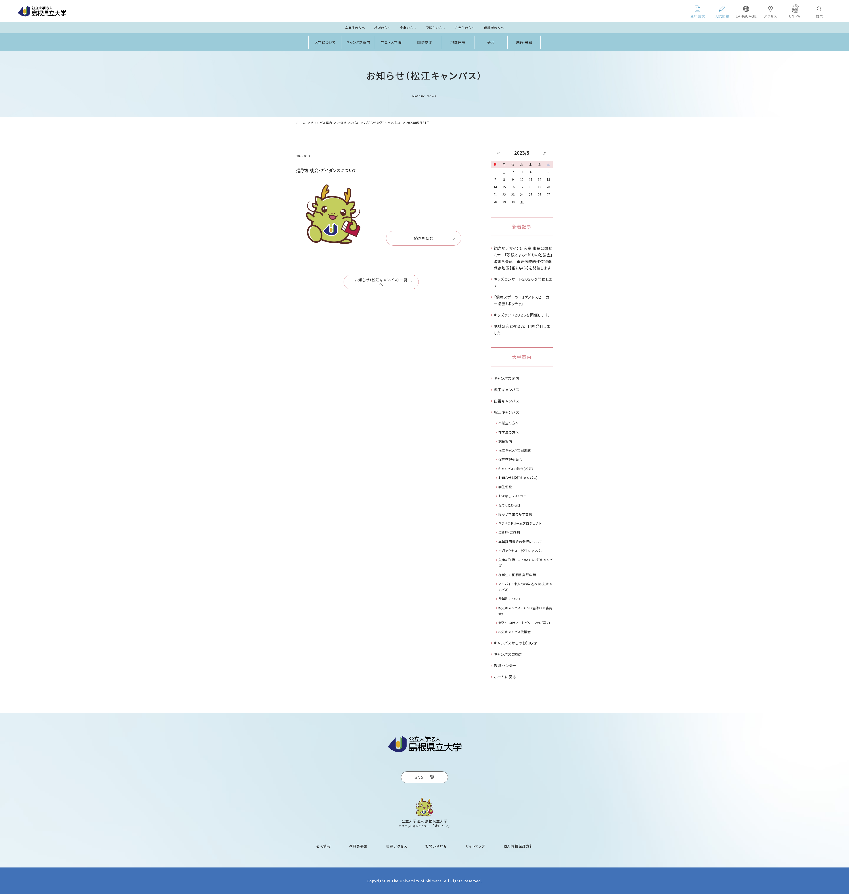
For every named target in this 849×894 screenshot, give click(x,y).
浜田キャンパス (506, 389)
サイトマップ (475, 846)
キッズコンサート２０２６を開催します (523, 282)
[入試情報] (722, 11)
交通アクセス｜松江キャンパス (520, 550)
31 (522, 202)
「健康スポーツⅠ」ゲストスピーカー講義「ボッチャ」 (521, 300)
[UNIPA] (795, 11)
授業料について (510, 598)
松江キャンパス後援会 (514, 631)
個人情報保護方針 (518, 846)
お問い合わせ (436, 846)
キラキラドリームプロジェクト (519, 523)
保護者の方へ (494, 27)
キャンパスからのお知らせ (515, 643)
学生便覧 (505, 486)
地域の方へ (382, 27)
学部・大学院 (391, 42)
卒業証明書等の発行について (520, 541)
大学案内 (522, 357)
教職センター (505, 665)
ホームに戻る (505, 676)
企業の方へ (408, 27)
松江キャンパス (506, 412)
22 (504, 194)
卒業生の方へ (355, 27)
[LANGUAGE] (746, 11)
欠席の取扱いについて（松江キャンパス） (525, 562)
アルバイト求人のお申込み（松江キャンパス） (525, 586)
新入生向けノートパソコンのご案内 (524, 622)
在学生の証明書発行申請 (517, 574)
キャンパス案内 (358, 42)
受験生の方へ (436, 27)
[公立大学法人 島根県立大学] (42, 11)
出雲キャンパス (506, 401)
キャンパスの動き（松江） (516, 468)
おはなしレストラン (512, 496)
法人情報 (323, 846)
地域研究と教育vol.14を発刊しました (522, 329)
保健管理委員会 (510, 459)
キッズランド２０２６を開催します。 (522, 315)
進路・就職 (524, 42)
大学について (325, 42)
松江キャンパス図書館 (514, 450)
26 (539, 194)
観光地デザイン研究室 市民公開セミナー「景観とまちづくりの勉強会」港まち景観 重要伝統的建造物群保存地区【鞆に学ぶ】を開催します (523, 258)
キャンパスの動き (508, 654)
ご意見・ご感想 (509, 532)
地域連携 (457, 42)
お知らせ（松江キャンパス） (518, 477)
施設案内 (505, 441)
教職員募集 (358, 846)
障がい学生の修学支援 (515, 514)
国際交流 (424, 42)
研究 (491, 42)
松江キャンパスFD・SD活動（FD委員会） (525, 611)
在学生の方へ (465, 27)
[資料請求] (697, 11)
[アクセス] (770, 11)
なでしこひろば (509, 505)
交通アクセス (396, 846)
